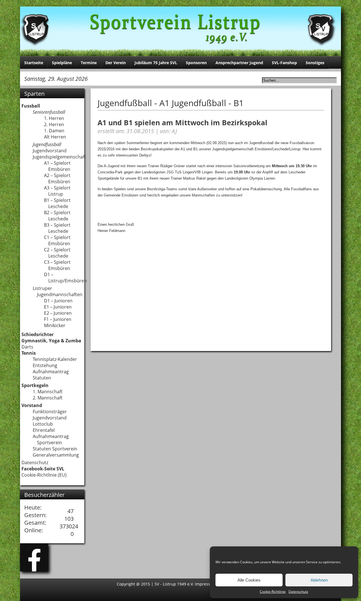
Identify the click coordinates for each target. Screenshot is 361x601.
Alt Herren (55, 137)
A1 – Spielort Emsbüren (57, 166)
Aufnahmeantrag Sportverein (51, 439)
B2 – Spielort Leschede (57, 215)
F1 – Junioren (57, 319)
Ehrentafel (44, 430)
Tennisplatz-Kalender (55, 359)
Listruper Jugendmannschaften (57, 291)
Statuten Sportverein (55, 449)
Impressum (206, 584)
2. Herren (54, 124)
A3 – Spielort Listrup (57, 191)
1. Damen (54, 131)
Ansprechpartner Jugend (239, 62)
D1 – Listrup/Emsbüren (65, 277)
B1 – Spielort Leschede (57, 203)
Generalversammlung (56, 455)
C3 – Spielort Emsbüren (57, 265)
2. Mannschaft (48, 398)
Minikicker (54, 325)
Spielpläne (62, 62)
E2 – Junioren (58, 313)
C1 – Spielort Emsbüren (57, 240)
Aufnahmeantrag (51, 371)
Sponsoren (196, 62)
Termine (89, 62)
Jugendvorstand (50, 151)
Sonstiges (315, 62)
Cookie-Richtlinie (273, 591)
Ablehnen (319, 580)
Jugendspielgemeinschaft (59, 157)
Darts (27, 347)
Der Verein (115, 62)
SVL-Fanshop (284, 62)
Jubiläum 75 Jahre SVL (156, 62)
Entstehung (45, 365)
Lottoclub (43, 424)
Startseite (33, 62)
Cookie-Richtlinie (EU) (44, 475)
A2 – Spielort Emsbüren (57, 178)
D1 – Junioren (58, 301)
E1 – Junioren (58, 307)
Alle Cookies (249, 580)
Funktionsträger (50, 411)
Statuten (42, 378)
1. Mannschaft (48, 391)
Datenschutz (298, 591)
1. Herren (54, 118)
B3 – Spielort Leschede (57, 228)
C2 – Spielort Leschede (57, 253)
